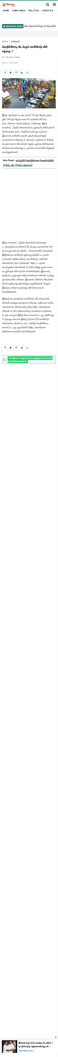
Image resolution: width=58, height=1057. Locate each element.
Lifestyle (47, 10)
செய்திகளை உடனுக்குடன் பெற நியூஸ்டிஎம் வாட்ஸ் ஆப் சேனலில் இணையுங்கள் (30, 359)
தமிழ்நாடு (15, 41)
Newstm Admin (13, 57)
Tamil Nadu (19, 10)
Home (6, 10)
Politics (33, 10)
